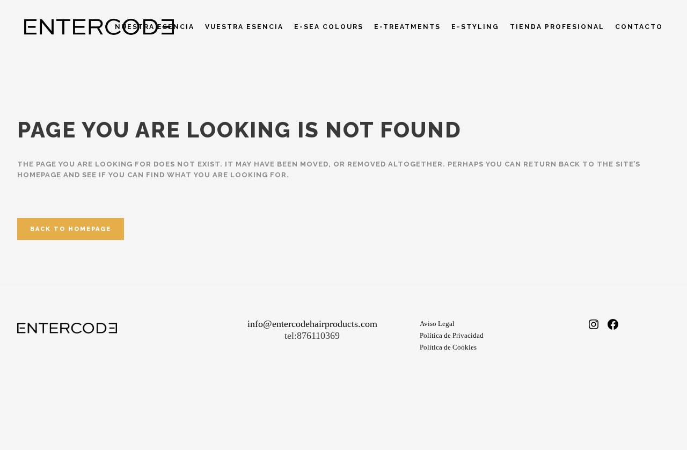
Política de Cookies (448, 347)
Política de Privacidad (452, 335)
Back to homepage (70, 229)
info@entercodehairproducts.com (312, 323)
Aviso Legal (437, 324)
